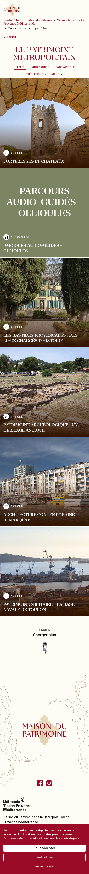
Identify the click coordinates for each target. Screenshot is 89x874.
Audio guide (40, 67)
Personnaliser (44, 866)
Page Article (65, 67)
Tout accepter (44, 848)
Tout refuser (44, 857)
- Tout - (20, 67)
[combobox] (36, 73)
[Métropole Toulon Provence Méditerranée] (17, 804)
